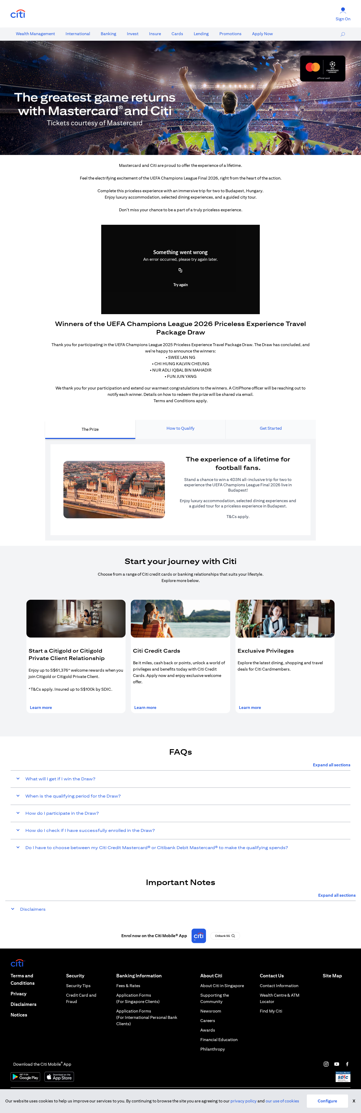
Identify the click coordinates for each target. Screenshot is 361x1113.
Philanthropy (212, 1049)
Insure (155, 33)
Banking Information (139, 975)
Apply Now (262, 33)
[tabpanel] (180, 490)
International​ (78, 33)
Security (75, 975)
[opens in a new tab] (18, 14)
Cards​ (177, 33)
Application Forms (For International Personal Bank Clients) (146, 1017)
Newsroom (210, 1011)
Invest (132, 33)
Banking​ (108, 33)
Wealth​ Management (35, 33)
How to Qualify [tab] (180, 428)
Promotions (230, 33)
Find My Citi (271, 1011)
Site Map (332, 975)
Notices (19, 1015)
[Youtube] (337, 1064)
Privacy (18, 993)
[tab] (35, 34)
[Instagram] (326, 1064)
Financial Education (219, 1039)
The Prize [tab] (90, 429)
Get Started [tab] (271, 428)
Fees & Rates (128, 985)
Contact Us (272, 975)
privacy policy (243, 1100)
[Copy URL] (180, 271)
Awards (207, 1030)
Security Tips (78, 985)
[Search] (343, 34)
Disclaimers (23, 1004)
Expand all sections (331, 764)
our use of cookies (282, 1100)
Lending (201, 33)
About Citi (211, 975)
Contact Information (279, 985)
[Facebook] (347, 1064)
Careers (207, 1020)
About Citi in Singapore (222, 985)
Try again (180, 285)
